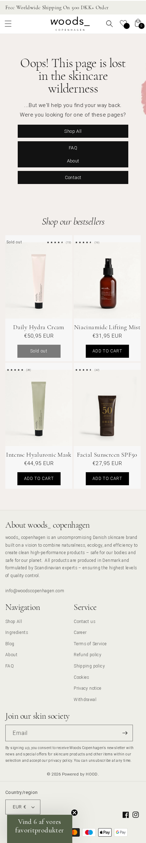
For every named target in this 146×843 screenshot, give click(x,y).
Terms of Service (90, 643)
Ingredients (16, 632)
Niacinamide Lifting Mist (107, 327)
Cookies (81, 677)
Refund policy (87, 654)
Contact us (84, 621)
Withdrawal (85, 699)
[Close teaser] (74, 812)
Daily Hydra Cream (38, 327)
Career (80, 632)
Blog (10, 643)
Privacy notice (87, 688)
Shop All (73, 131)
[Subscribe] (125, 733)
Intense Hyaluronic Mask (39, 454)
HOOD (92, 774)
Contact (73, 177)
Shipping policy (89, 666)
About (73, 161)
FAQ (73, 147)
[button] (8, 24)
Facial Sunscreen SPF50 (107, 454)
